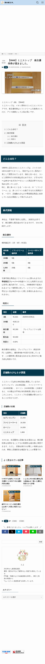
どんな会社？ (12, 129)
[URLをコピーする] (40, 531)
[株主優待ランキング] (18, 653)
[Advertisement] (22, 28)
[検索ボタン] (37, 2)
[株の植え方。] (7, 2)
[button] (5, 531)
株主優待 (14, 136)
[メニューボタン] (42, 2)
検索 (40, 542)
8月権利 (21, 521)
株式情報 (10, 133)
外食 (6, 67)
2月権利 (14, 521)
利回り (13, 139)
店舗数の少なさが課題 (16, 143)
